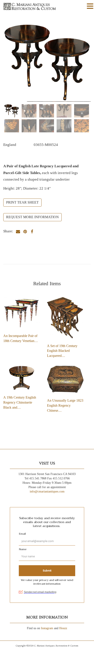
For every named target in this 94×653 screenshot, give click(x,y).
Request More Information (32, 217)
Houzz (63, 628)
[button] (90, 6)
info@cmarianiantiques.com (47, 491)
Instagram (47, 628)
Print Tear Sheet (22, 202)
